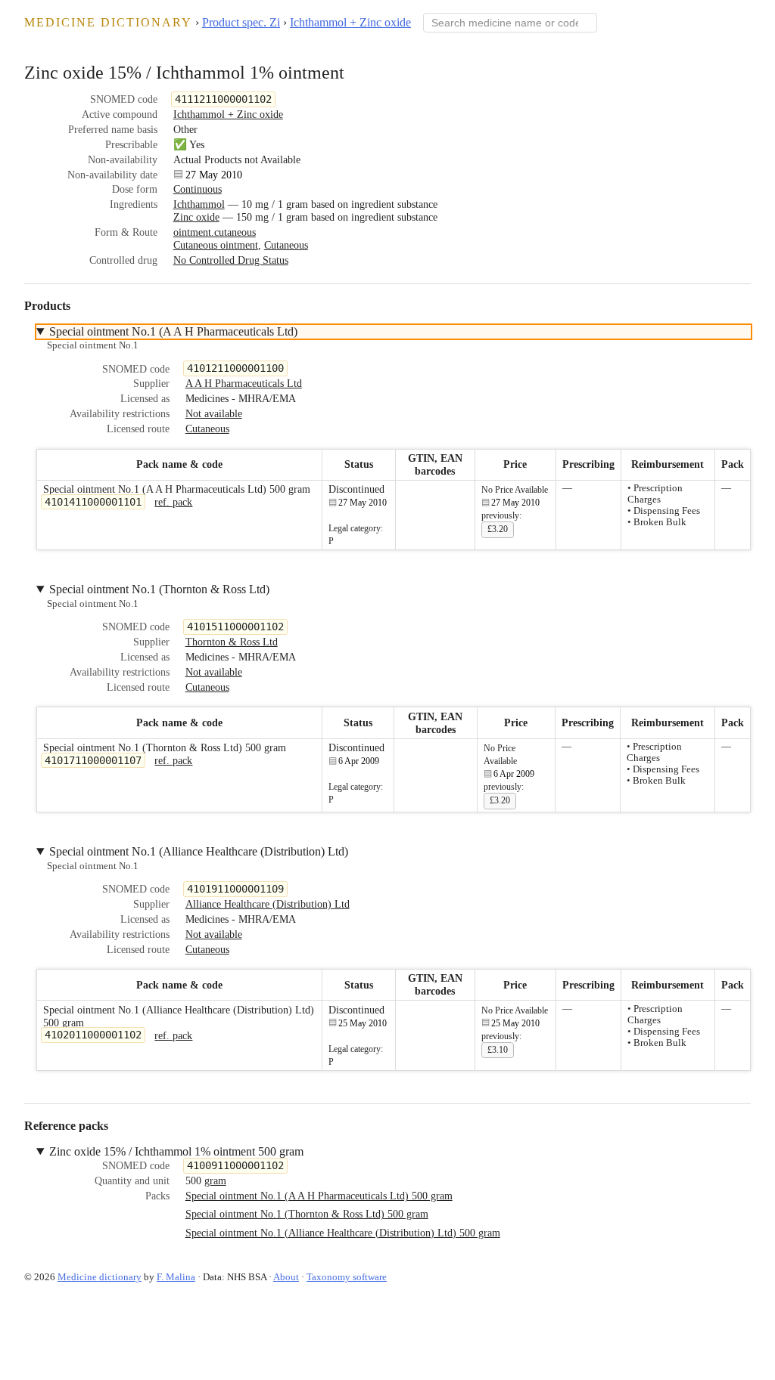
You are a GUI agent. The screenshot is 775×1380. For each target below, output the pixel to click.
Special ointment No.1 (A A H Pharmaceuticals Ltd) (173, 331)
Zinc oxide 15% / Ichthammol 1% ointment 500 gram (176, 1151)
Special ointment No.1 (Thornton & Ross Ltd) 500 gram (306, 1214)
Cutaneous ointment (215, 245)
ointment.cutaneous (214, 232)
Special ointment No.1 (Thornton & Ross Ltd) (159, 589)
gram (215, 1180)
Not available (213, 413)
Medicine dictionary (108, 22)
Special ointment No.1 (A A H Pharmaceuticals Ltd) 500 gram (319, 1196)
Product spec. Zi (241, 22)
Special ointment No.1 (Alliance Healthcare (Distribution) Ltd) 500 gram (342, 1233)
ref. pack (173, 502)
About (286, 1277)
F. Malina (176, 1277)
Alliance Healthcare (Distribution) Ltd (267, 904)
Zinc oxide (196, 217)
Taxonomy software (347, 1277)
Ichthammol (199, 204)
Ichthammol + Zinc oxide (350, 22)
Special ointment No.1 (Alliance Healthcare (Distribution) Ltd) (198, 851)
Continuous (197, 189)
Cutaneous (286, 245)
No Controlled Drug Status (230, 260)
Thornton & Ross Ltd (231, 642)
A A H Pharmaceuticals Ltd (243, 383)
